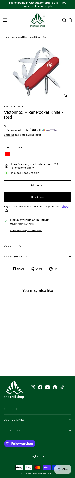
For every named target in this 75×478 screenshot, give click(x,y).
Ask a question (16, 256)
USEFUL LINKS (14, 420)
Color (13, 147)
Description (14, 246)
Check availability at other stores (26, 230)
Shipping (9, 134)
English (34, 456)
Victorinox (14, 106)
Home (7, 37)
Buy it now (37, 197)
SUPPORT (11, 409)
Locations (12, 430)
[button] (37, 130)
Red (7, 154)
